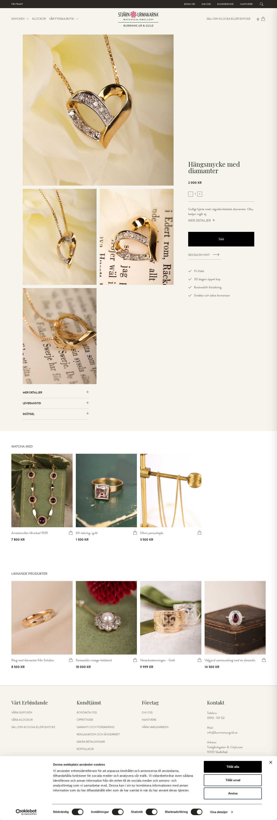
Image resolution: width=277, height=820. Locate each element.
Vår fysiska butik (61, 19)
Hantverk (246, 4)
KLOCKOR (39, 19)
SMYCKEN (18, 19)
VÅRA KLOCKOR (22, 720)
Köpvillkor (85, 749)
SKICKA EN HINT (199, 255)
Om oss (206, 4)
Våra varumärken (155, 727)
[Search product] (261, 4)
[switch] (117, 812)
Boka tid (189, 4)
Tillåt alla (233, 766)
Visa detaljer (219, 812)
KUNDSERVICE (225, 4)
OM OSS (147, 713)
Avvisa (232, 793)
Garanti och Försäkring (95, 727)
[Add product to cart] (71, 532)
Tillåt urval (232, 780)
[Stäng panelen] (270, 762)
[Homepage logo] (138, 19)
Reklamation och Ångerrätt (98, 734)
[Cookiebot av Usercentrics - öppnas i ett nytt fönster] (26, 812)
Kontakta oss (87, 713)
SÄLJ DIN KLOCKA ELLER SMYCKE (228, 19)
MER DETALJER (199, 220)
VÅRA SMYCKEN (21, 713)
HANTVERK (149, 720)
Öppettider (85, 720)
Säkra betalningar (91, 742)
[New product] (42, 490)
